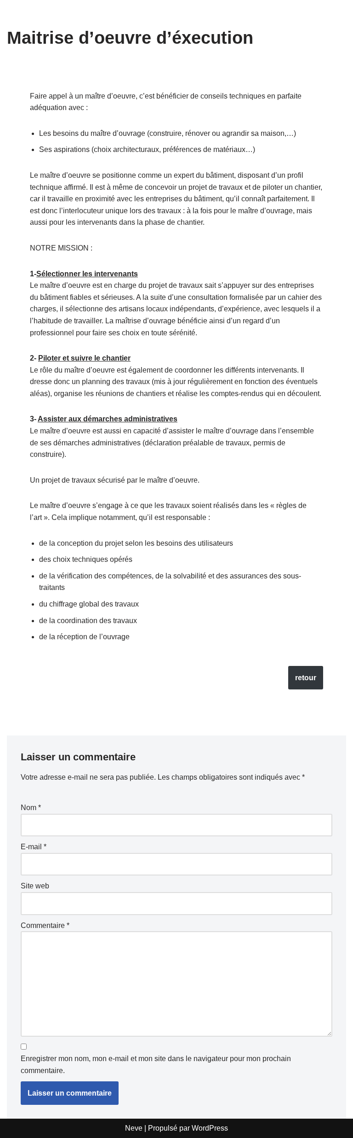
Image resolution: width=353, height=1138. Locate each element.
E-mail (33, 847)
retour (305, 678)
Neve (133, 1128)
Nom (31, 807)
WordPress (210, 1128)
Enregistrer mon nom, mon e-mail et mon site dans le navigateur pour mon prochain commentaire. (156, 1064)
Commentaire (45, 925)
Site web (35, 886)
